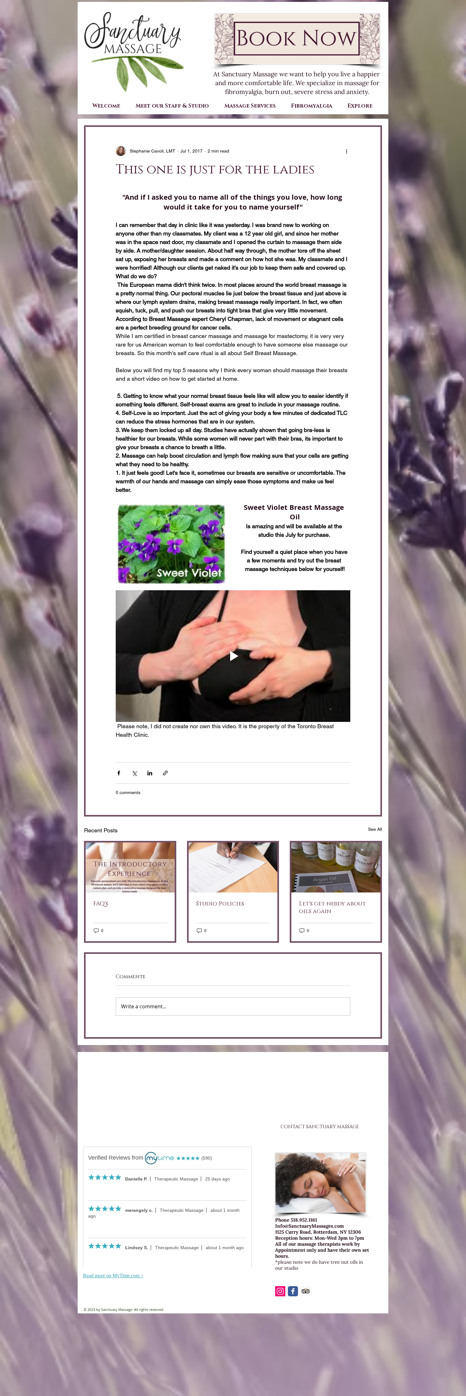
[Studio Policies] (233, 867)
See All (375, 829)
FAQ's (100, 904)
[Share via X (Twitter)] (134, 773)
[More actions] (346, 151)
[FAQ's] (130, 867)
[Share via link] (165, 773)
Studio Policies (220, 904)
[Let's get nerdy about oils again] (335, 867)
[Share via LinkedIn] (150, 773)
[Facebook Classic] (293, 1291)
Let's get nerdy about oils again (332, 907)
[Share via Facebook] (119, 773)
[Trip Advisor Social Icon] (306, 1291)
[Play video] (233, 656)
